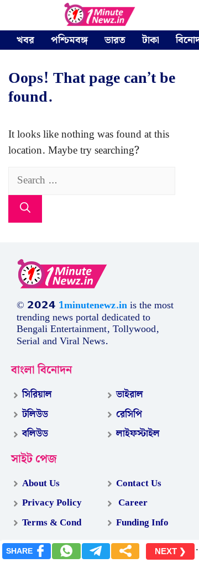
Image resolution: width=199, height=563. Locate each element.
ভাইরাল (129, 394)
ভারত (114, 40)
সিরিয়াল (37, 394)
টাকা (150, 40)
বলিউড (35, 433)
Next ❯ (170, 551)
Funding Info (142, 522)
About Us (41, 483)
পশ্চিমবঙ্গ (69, 40)
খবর (25, 40)
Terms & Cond (51, 522)
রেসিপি (129, 414)
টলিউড (35, 414)
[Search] (25, 209)
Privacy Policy (52, 503)
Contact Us (138, 483)
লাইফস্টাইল (138, 433)
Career (132, 503)
